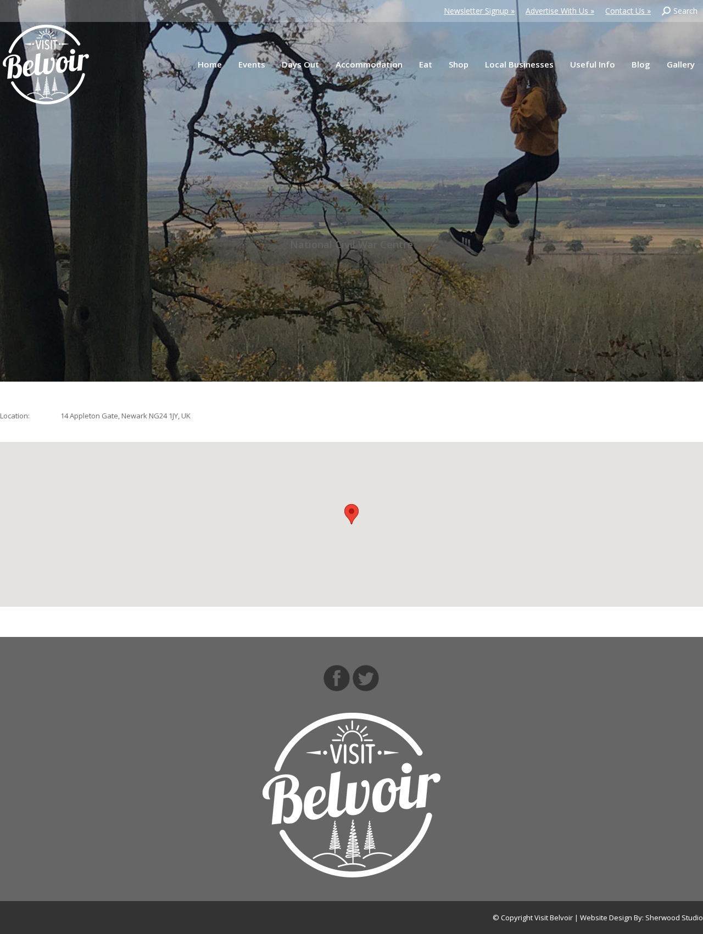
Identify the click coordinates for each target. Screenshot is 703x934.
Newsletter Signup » (479, 10)
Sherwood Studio (674, 917)
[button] (351, 514)
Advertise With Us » (560, 10)
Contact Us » (628, 10)
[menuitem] (209, 64)
